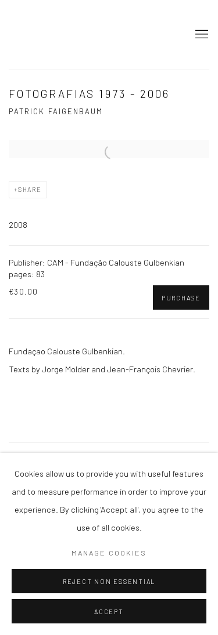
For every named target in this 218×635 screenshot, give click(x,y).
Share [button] (30, 189)
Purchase (181, 298)
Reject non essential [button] (109, 581)
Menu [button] (200, 34)
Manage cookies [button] (109, 552)
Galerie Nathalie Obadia (91, 35)
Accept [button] (109, 611)
